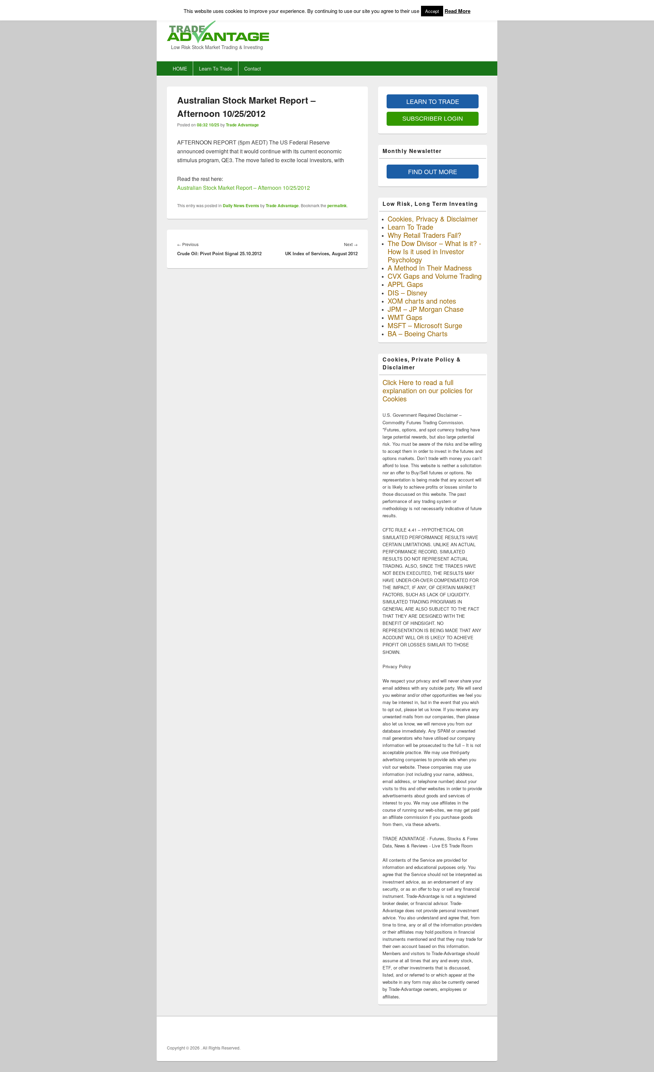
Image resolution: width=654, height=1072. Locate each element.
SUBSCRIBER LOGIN (432, 118)
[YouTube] (481, 1031)
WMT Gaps (405, 317)
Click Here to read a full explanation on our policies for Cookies (428, 390)
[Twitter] (466, 1031)
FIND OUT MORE (432, 171)
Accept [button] (432, 11)
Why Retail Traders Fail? (424, 235)
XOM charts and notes (422, 301)
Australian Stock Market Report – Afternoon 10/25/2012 (243, 188)
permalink (337, 205)
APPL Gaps (405, 284)
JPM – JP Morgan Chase (426, 309)
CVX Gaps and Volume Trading (435, 276)
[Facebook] (451, 1031)
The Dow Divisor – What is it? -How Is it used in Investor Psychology (434, 251)
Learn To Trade (215, 68)
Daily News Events (241, 205)
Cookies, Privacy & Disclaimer (433, 219)
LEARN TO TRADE (432, 101)
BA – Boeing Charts (418, 333)
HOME (180, 68)
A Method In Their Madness (430, 268)
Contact (252, 68)
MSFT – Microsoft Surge (425, 325)
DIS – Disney (407, 292)
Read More (457, 11)
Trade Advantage (242, 125)
